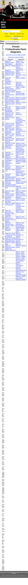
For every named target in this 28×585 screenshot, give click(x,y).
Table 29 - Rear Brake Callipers (20, 211)
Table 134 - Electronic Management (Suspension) (8, 109)
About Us (12, 34)
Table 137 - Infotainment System (8, 163)
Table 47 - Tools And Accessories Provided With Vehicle (20, 260)
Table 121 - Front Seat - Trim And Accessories (9, 136)
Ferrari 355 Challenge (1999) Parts (3, 261)
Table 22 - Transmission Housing (19, 265)
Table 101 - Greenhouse (8, 147)
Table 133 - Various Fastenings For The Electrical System (10, 239)
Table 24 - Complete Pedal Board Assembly (20, 93)
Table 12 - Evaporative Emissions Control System (21, 130)
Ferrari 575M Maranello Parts (3, 441)
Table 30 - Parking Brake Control (21, 191)
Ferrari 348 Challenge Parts (3, 233)
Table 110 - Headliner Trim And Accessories (10, 158)
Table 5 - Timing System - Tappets (20, 255)
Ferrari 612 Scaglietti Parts (3, 463)
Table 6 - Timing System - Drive (20, 252)
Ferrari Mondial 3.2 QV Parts (3, 541)
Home (6, 34)
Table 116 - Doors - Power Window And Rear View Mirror (10, 99)
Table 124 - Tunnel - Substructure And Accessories (10, 235)
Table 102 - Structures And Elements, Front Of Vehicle (10, 219)
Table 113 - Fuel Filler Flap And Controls (9, 140)
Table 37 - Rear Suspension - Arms (21, 217)
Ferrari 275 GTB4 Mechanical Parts (3, 123)
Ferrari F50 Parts (3, 510)
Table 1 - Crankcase (19, 113)
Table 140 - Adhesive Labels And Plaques (9, 62)
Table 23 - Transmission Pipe (21, 269)
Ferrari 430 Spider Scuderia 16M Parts (3, 364)
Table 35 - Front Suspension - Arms (21, 144)
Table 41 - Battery (20, 78)
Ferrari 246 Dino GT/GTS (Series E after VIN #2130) (3, 94)
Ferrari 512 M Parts (3, 426)
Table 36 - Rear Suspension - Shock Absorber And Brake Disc (20, 225)
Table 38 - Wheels (21, 279)
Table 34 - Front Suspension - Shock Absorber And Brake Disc (20, 149)
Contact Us (8, 36)
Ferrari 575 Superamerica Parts (3, 447)
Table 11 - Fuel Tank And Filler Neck (20, 154)
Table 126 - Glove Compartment (10, 144)
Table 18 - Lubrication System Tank (21, 188)
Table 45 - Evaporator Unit (20, 135)
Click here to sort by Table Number (16, 55)
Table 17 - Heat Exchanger (20, 167)
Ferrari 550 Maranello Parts (3, 431)
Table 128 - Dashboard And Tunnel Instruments (10, 89)
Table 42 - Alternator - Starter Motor (21, 75)
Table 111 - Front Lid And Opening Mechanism (9, 125)
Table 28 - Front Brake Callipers (20, 139)
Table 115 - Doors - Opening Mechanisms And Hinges (10, 94)
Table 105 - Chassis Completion (8, 79)
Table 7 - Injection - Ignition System (21, 174)
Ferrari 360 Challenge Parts (3, 277)
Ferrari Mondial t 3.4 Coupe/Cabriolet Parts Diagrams (3, 549)
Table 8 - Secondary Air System (20, 235)
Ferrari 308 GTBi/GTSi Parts (3, 171)
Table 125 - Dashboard (8, 83)
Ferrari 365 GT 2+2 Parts (3, 289)
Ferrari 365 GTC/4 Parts (3, 316)
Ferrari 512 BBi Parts (3, 415)
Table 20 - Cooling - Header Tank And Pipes (21, 99)
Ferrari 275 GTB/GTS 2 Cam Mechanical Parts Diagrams (3, 116)
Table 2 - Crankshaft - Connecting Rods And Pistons (20, 120)
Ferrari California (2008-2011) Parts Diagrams (3, 475)
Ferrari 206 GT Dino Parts (3, 47)
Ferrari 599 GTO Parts (3, 458)
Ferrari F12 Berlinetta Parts (3, 506)
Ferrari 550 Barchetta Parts (3, 436)
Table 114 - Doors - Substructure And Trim (10, 104)
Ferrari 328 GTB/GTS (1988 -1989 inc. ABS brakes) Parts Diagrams (3, 194)
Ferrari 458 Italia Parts (3, 384)
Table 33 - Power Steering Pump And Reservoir (21, 195)
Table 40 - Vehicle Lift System (20, 277)
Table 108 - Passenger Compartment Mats (10, 183)
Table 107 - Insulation (8, 167)
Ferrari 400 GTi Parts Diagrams (3, 326)
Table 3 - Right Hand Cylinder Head (20, 230)
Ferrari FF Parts (3, 514)
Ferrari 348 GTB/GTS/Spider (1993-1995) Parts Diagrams (3, 226)
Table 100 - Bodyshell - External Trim (19, 84)
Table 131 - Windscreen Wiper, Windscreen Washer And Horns (10, 248)
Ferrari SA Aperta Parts (3, 556)
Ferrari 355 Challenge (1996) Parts (3, 255)
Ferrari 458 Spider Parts (3, 394)
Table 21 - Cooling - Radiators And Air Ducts (21, 108)
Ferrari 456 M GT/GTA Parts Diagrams (3, 377)
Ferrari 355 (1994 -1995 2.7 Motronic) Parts (3, 239)
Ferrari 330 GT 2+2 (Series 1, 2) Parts (3, 204)
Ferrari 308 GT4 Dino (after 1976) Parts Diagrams (3, 146)
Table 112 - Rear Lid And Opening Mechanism (9, 195)
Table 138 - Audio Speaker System (9, 74)
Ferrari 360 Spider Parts (3, 272)
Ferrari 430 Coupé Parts (3, 346)
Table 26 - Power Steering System (20, 199)
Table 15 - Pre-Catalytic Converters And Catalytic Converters (20, 206)
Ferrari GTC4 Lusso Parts (3, 520)
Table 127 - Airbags (10, 65)
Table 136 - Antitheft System (9, 71)
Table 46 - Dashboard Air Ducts (20, 125)
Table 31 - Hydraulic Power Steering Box (20, 171)
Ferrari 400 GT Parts (3, 321)
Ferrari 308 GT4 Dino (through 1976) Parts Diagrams (3, 137)
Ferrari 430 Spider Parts (3, 358)
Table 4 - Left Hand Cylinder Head (21, 182)
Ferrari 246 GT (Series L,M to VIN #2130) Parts (3, 84)
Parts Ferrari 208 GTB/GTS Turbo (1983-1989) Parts (3, 75)
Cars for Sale (20, 34)
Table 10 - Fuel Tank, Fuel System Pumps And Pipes (21, 158)
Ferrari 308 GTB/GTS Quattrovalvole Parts (3, 176)
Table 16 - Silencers (18, 243)
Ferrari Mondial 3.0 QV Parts (3, 535)
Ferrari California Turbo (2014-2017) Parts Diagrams (3, 490)
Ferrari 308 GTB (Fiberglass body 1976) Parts (3, 154)
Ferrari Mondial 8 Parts (3, 530)
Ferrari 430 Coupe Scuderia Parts (3, 352)
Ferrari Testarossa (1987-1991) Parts (3, 567)
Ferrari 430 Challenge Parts (3, 341)
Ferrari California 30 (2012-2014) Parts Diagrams (3, 482)
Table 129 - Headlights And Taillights (9, 154)
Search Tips (5, 572)
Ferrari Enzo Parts (3, 496)
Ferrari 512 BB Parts (3, 410)
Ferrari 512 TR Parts (3, 420)
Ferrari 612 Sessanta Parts (3, 468)
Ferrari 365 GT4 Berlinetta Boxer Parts (3, 303)
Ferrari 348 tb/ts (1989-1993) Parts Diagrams (3, 217)
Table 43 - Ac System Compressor (19, 67)
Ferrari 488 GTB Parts (3, 399)
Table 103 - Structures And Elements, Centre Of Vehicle (10, 213)
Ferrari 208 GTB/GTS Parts (3, 59)
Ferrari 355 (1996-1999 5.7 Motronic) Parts (3, 247)
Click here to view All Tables (16, 57)
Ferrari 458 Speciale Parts (3, 389)
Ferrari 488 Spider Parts (3, 405)
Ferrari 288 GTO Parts (3, 130)
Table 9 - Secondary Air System (20, 239)
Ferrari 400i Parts (3, 332)
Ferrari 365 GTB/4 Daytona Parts (3, 310)
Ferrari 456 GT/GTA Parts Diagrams (3, 370)
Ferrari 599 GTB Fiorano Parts (3, 452)
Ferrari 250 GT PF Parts (3, 103)
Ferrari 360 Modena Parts (3, 267)
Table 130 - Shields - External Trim (10, 204)
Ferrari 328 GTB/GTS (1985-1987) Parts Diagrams (3, 183)
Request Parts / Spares (14, 572)
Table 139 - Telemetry (8, 229)
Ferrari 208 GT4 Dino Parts (3, 53)
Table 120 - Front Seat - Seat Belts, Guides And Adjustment (10, 130)
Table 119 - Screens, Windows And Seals (10, 200)
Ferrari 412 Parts (3, 336)
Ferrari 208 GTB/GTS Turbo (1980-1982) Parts (3, 66)
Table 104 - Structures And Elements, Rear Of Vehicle (10, 225)
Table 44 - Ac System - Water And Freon (20, 62)
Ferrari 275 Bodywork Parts (3, 109)
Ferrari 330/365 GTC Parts (3, 211)
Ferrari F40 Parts (3, 501)
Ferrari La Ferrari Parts (3, 525)
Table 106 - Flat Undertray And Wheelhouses (9, 114)
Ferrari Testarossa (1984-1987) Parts (3, 561)
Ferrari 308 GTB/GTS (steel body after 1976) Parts (3, 164)
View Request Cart (18, 36)
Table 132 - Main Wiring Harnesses (10, 179)
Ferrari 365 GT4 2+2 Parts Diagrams (3, 296)
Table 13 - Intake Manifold (20, 179)
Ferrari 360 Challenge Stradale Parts (3, 283)
